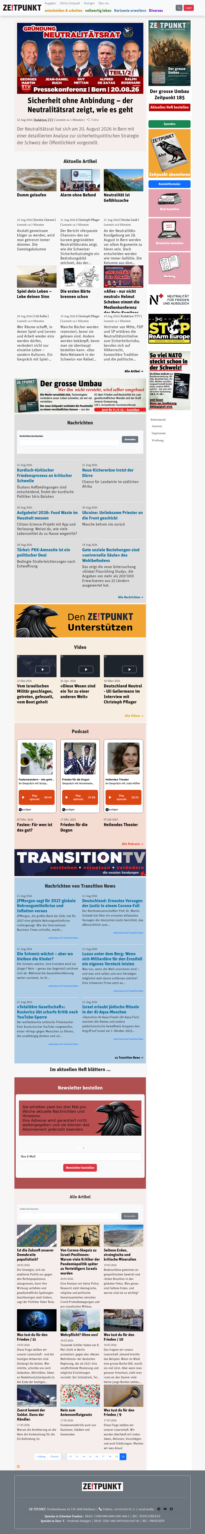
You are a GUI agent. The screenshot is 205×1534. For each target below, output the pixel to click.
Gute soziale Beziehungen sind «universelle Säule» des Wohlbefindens (110, 555)
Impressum (159, 433)
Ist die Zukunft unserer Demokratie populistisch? (35, 1255)
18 (110, 1456)
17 (104, 1456)
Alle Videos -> (134, 715)
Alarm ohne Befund (78, 195)
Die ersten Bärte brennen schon (75, 294)
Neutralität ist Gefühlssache (117, 198)
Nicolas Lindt (129, 220)
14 (84, 1456)
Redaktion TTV (43, 120)
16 (97, 1456)
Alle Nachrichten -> (130, 597)
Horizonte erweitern (130, 11)
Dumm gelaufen (31, 195)
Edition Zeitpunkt (70, 3)
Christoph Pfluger (89, 220)
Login (189, 8)
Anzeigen (89, 3)
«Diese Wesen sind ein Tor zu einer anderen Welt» (77, 691)
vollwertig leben (98, 11)
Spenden (169, 124)
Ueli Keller (40, 316)
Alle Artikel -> (134, 371)
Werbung (158, 440)
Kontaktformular (169, 184)
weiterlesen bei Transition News (63, 938)
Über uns (103, 3)
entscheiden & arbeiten (63, 11)
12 (71, 1456)
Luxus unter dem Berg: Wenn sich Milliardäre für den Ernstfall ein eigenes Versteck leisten (112, 959)
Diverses (156, 11)
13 (78, 1456)
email (78, 1148)
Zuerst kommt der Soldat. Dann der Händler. (31, 1415)
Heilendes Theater (121, 825)
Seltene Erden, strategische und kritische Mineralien (120, 1255)
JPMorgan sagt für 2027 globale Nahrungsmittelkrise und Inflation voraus (46, 906)
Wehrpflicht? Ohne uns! (79, 1335)
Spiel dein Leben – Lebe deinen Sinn (34, 294)
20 (124, 1456)
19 (117, 1456)
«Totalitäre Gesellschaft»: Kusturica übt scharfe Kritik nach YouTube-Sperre (47, 1012)
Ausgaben (50, 3)
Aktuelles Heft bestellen (169, 107)
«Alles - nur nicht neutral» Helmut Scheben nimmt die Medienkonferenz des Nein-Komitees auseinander (121, 301)
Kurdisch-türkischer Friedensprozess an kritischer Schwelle (44, 475)
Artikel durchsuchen (29, 1209)
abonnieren (18, 1466)
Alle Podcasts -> (132, 844)
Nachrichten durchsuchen (31, 436)
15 (91, 1456)
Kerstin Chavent (44, 220)
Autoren (157, 426)
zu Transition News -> (129, 1057)
